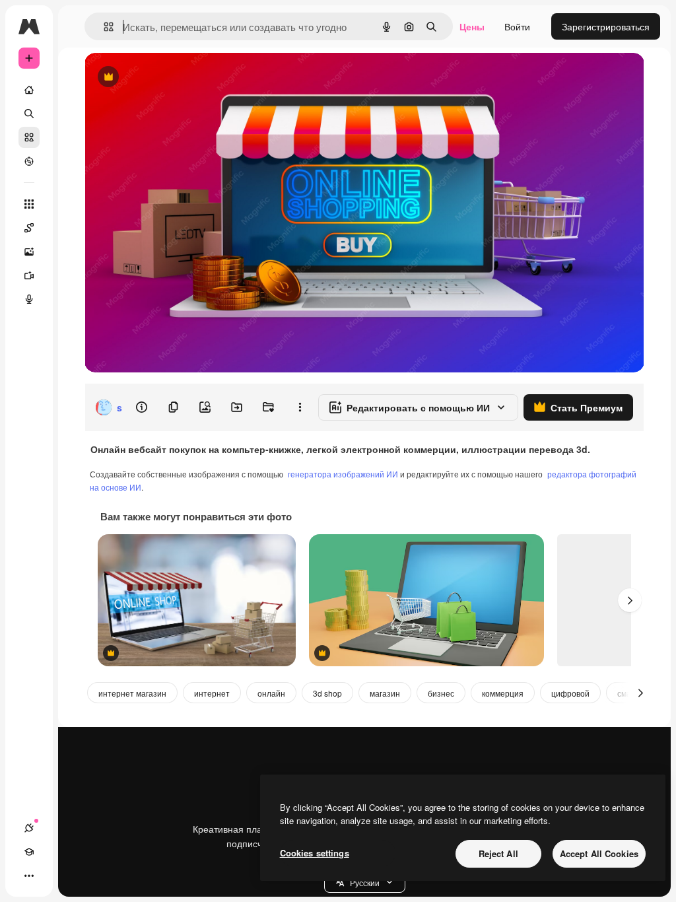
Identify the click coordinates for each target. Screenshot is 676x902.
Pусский (365, 882)
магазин (385, 693)
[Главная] (29, 89)
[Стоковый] (29, 137)
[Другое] (29, 875)
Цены (472, 26)
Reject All (498, 853)
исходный (173, 78)
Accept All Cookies (599, 853)
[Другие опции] (300, 407)
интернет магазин (132, 693)
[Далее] (630, 600)
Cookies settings (314, 853)
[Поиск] (29, 113)
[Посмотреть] (29, 161)
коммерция (503, 693)
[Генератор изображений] (29, 251)
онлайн (271, 693)
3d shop (327, 693)
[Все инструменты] (29, 204)
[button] (364, 882)
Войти (517, 26)
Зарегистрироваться (606, 26)
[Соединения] (29, 828)
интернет (212, 693)
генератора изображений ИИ (343, 473)
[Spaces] (29, 227)
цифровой (570, 693)
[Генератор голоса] (29, 299)
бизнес (441, 693)
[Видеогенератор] (29, 275)
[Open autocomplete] (103, 27)
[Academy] (29, 851)
